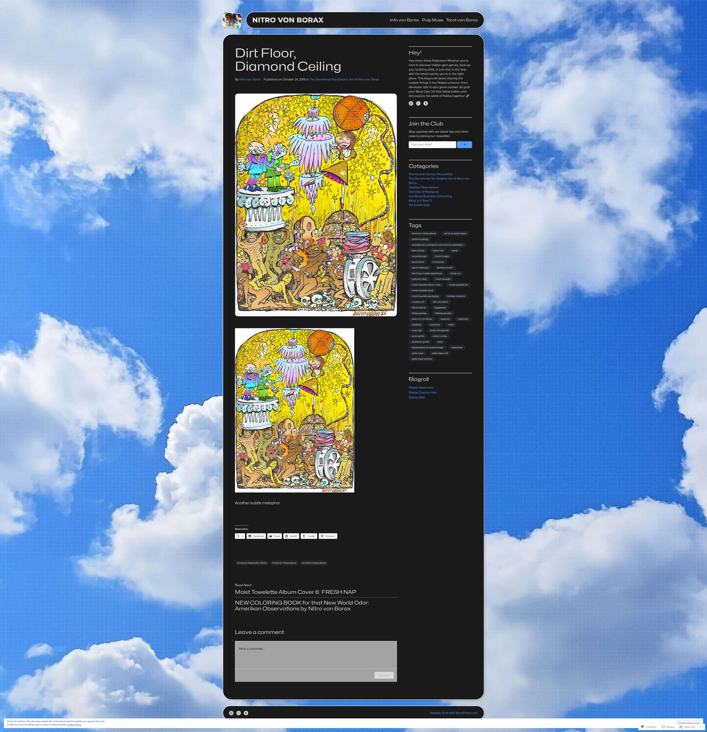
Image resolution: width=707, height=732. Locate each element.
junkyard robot (419, 279)
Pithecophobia (419, 313)
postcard (445, 319)
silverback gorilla (420, 341)
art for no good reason (455, 233)
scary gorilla (418, 336)
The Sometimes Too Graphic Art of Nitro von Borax (344, 79)
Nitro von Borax (287, 20)
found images (442, 256)
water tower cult (440, 353)
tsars (439, 341)
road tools (435, 324)
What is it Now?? (420, 200)
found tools (438, 261)
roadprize (416, 324)
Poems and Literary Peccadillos (431, 174)
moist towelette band (422, 290)
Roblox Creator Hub (422, 392)
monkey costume (456, 296)
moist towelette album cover (426, 284)
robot (451, 324)
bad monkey (418, 250)
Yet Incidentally (419, 205)
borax (455, 250)
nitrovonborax (419, 307)
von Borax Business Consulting (430, 196)
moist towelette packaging (425, 296)
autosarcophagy (420, 239)
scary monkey (440, 336)
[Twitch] (411, 103)
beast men (438, 250)
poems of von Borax (422, 319)
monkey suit (418, 301)
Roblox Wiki (417, 397)
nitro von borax (440, 301)
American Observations (284, 562)
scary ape (417, 330)
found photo (418, 261)
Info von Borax (404, 20)
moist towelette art (458, 284)
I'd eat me (455, 273)
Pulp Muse (432, 20)
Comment (384, 675)
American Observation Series (252, 562)
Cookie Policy (74, 724)
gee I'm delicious (420, 267)
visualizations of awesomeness (427, 347)
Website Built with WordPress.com (453, 713)
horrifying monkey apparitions (427, 273)
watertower (457, 347)
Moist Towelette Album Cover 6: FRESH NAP (295, 592)
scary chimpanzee (439, 330)
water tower (417, 353)
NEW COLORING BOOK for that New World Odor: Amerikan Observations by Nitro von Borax (302, 606)
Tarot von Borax (462, 20)
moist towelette (443, 279)
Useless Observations (424, 187)
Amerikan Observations (314, 562)
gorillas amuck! (445, 267)
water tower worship (422, 358)
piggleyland (440, 307)
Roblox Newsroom (421, 387)
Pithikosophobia (443, 313)
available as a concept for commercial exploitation (437, 244)
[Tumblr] (425, 103)
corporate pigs (419, 256)
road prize (463, 319)
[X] (418, 103)
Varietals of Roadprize (424, 192)
